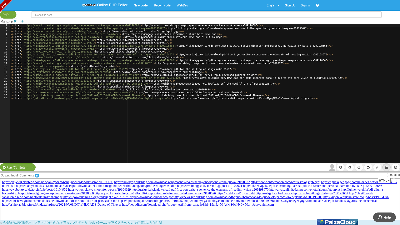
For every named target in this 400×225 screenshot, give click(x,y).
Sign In (305, 5)
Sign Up (290, 5)
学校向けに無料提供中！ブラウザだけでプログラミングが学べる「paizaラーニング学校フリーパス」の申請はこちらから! (82, 222)
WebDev (182, 5)
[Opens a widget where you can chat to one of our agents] (384, 217)
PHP (6, 14)
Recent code (162, 5)
